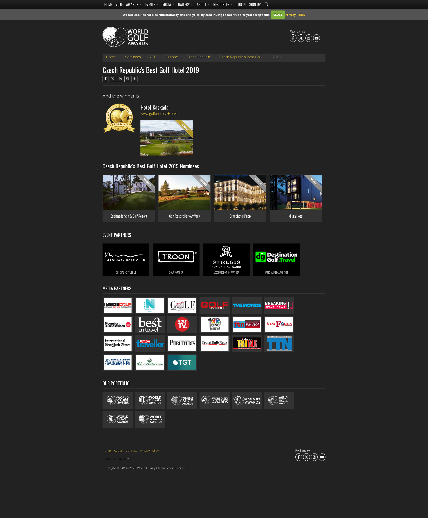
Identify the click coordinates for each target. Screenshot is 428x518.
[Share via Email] (127, 79)
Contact (131, 450)
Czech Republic (199, 56)
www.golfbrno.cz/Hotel (158, 113)
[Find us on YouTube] (316, 38)
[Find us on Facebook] (293, 38)
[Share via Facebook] (106, 79)
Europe (172, 56)
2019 (154, 56)
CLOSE (277, 14)
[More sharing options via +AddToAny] (135, 79)
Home (108, 4)
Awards (132, 4)
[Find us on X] (301, 38)
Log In (241, 4)
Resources (221, 4)
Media (167, 4)
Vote (119, 4)
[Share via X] (113, 79)
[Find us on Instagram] (308, 38)
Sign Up (255, 4)
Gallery (184, 4)
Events (150, 4)
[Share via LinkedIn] (120, 79)
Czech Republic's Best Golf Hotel (245, 56)
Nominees (132, 56)
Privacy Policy (295, 14)
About (202, 4)
